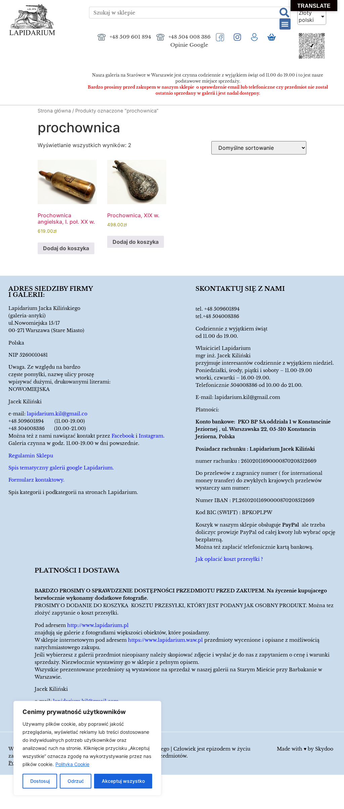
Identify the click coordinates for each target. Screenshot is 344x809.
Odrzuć (76, 781)
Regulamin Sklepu (30, 456)
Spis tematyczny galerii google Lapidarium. (61, 468)
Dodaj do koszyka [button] (66, 248)
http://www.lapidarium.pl (98, 625)
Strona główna (54, 111)
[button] (285, 24)
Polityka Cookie (72, 764)
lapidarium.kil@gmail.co (57, 414)
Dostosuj (40, 781)
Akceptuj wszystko (123, 781)
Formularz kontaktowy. (36, 480)
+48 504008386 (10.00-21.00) (47, 428)
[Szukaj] (284, 12)
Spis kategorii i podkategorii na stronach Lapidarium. (73, 492)
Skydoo (324, 749)
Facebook (123, 436)
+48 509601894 (222, 309)
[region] (87, 748)
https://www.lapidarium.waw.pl (165, 640)
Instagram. (152, 436)
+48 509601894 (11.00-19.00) (46, 421)
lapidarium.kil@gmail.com (247, 397)
